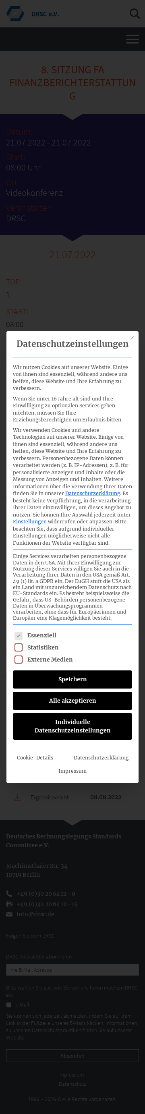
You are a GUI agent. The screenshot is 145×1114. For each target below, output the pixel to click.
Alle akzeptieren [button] (72, 700)
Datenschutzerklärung (92, 493)
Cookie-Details (35, 758)
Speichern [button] (72, 679)
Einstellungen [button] (30, 522)
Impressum (72, 771)
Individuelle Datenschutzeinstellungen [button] (73, 726)
